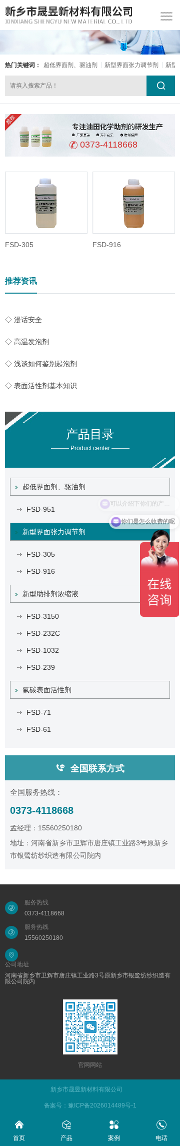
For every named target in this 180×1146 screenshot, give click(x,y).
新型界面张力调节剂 (131, 65)
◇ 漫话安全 (23, 320)
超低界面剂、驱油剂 (71, 65)
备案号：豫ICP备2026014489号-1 (90, 1105)
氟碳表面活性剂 (47, 690)
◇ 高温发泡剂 (27, 342)
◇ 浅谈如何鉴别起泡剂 (41, 364)
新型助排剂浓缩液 (50, 594)
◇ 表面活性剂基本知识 (41, 386)
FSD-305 (19, 245)
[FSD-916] (133, 203)
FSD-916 (106, 245)
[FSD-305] (46, 203)
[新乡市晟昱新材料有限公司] (68, 15)
